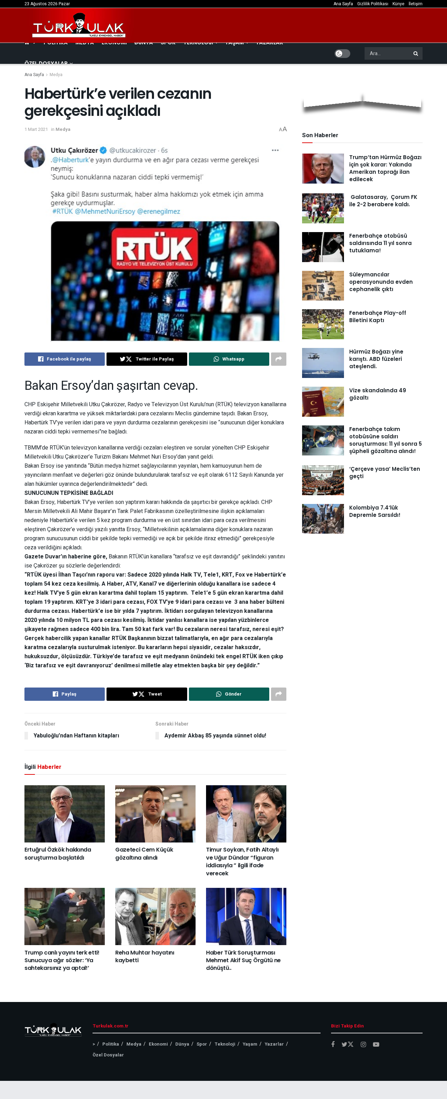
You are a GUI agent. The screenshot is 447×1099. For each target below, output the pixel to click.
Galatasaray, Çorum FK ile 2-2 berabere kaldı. (383, 200)
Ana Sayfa (343, 4)
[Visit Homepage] (79, 25)
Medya (56, 75)
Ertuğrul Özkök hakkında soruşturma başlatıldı (57, 853)
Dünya (182, 1044)
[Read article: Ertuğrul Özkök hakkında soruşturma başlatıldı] (64, 813)
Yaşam (250, 1044)
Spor (202, 1044)
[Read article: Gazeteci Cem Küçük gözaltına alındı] (155, 813)
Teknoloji (224, 1044)
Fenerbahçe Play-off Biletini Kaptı (377, 316)
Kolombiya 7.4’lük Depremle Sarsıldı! (375, 511)
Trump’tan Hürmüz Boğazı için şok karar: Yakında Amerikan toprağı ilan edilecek (385, 168)
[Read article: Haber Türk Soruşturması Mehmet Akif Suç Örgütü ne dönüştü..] (246, 916)
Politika (110, 1044)
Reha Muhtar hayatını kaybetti (144, 956)
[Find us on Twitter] (348, 1044)
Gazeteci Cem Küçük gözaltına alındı (144, 853)
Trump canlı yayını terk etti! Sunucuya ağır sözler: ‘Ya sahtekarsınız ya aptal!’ (62, 960)
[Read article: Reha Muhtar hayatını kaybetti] (155, 916)
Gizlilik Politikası (372, 4)
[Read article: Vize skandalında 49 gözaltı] (323, 402)
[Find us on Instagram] (363, 1045)
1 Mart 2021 (36, 129)
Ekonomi (158, 1044)
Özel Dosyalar (46, 63)
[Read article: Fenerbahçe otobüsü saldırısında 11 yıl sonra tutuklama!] (323, 247)
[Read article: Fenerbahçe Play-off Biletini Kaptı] (323, 324)
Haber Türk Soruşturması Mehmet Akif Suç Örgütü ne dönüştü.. (243, 960)
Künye (398, 4)
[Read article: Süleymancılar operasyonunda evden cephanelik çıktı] (323, 286)
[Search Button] (416, 53)
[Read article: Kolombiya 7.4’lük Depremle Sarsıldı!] (323, 519)
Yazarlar (274, 1044)
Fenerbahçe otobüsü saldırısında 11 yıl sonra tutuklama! (380, 243)
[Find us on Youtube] (376, 1045)
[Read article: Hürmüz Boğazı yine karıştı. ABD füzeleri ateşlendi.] (323, 363)
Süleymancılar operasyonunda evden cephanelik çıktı (381, 282)
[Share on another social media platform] (278, 359)
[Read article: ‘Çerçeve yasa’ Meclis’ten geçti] (323, 480)
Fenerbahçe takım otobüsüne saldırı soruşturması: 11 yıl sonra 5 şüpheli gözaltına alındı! (385, 440)
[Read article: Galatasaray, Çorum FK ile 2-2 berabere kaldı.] (323, 208)
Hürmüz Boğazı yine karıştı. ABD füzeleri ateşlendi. (376, 359)
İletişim (416, 4)
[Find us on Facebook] (333, 1045)
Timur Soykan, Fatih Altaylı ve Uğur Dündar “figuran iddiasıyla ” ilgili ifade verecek (242, 861)
